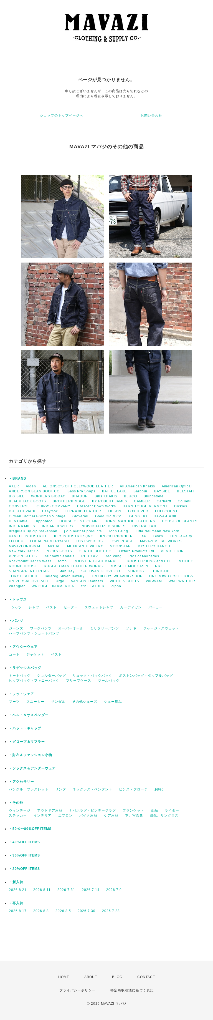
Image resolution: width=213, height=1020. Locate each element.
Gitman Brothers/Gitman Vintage (37, 516)
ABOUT (90, 977)
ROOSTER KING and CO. (149, 561)
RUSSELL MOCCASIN (129, 566)
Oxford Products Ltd (136, 551)
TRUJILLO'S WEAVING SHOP (117, 576)
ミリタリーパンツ (104, 628)
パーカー (155, 607)
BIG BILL (16, 496)
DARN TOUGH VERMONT (145, 506)
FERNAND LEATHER (83, 511)
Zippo (116, 586)
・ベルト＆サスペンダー (29, 715)
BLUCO (130, 496)
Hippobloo (43, 521)
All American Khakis (137, 486)
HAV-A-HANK (165, 516)
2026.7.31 (66, 890)
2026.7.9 (114, 890)
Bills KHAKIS (106, 496)
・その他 (16, 803)
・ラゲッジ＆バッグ (25, 668)
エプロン (65, 815)
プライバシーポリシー (77, 990)
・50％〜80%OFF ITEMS (30, 829)
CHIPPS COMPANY (53, 506)
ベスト (51, 607)
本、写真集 (134, 815)
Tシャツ (15, 607)
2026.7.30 (86, 911)
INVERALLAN (144, 526)
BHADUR (80, 496)
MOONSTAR (120, 546)
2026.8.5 (63, 911)
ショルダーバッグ (51, 676)
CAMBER (142, 501)
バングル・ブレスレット (29, 789)
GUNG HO (138, 516)
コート (14, 654)
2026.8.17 (18, 911)
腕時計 (159, 789)
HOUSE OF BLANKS (179, 521)
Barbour (140, 491)
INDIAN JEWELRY (58, 526)
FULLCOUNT (166, 511)
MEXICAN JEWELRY (85, 546)
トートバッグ (20, 676)
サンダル (58, 702)
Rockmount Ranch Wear (30, 561)
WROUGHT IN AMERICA (53, 586)
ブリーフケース (78, 680)
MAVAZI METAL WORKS (161, 541)
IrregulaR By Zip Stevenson (33, 531)
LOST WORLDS (89, 541)
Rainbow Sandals (59, 556)
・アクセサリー (21, 782)
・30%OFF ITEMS (24, 855)
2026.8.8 (41, 911)
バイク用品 (88, 815)
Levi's (158, 536)
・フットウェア (21, 694)
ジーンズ (16, 628)
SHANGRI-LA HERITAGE (30, 571)
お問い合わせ (151, 115)
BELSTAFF (186, 491)
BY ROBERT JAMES (109, 501)
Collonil (185, 501)
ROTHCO (186, 561)
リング (60, 789)
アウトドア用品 (49, 810)
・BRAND (17, 478)
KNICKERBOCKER (116, 536)
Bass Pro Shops (81, 491)
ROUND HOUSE (23, 566)
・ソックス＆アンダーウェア (32, 768)
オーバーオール (70, 628)
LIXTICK (16, 541)
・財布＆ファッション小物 (30, 755)
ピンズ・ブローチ (133, 789)
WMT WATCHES (183, 581)
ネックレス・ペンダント (92, 789)
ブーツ (14, 702)
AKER (14, 486)
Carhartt (164, 501)
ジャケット (35, 654)
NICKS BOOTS (59, 551)
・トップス (18, 599)
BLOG (117, 977)
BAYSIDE (162, 491)
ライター (172, 810)
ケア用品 (111, 815)
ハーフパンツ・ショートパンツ (34, 633)
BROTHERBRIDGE (69, 501)
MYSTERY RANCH (154, 546)
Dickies (180, 506)
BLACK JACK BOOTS (27, 501)
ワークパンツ (41, 628)
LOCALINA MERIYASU (49, 541)
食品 (154, 810)
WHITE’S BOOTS (124, 581)
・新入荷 (16, 882)
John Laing (118, 531)
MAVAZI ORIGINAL (25, 546)
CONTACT (146, 977)
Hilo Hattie (18, 521)
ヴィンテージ (20, 810)
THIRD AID (160, 571)
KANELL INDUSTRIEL (28, 536)
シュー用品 (113, 702)
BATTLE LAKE (114, 491)
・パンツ (16, 621)
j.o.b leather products (83, 531)
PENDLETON (172, 551)
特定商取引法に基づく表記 (132, 990)
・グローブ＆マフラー (27, 742)
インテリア (43, 815)
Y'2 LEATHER (93, 586)
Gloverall (80, 516)
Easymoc (50, 511)
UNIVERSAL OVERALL (29, 581)
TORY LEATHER (23, 576)
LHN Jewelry (181, 536)
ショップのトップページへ (61, 115)
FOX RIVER (138, 511)
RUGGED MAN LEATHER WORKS (73, 566)
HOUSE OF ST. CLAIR (78, 521)
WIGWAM (154, 581)
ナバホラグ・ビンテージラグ (92, 810)
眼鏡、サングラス (164, 815)
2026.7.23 (111, 911)
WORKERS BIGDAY (48, 496)
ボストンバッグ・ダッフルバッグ (146, 676)
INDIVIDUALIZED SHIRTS (103, 526)
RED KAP (89, 556)
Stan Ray (67, 571)
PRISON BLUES (23, 556)
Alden (31, 486)
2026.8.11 (42, 890)
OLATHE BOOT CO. (96, 551)
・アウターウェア (23, 647)
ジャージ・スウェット (161, 628)
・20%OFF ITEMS (24, 869)
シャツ (34, 607)
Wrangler (17, 586)
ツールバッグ (109, 680)
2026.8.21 (18, 890)
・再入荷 (16, 903)
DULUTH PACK (22, 511)
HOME (63, 977)
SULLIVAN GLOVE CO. (101, 571)
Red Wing (113, 556)
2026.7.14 (91, 890)
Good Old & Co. (109, 516)
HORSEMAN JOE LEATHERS (130, 521)
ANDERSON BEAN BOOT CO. (35, 491)
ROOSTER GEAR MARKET (96, 561)
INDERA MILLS (22, 526)
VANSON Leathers (87, 581)
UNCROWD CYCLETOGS (171, 576)
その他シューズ (84, 702)
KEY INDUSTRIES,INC (73, 536)
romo (62, 561)
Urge (60, 581)
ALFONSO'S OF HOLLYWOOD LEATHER (78, 486)
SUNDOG (136, 571)
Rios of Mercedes (143, 556)
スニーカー (35, 702)
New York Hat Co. (24, 551)
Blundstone (154, 496)
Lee (143, 536)
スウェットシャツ (99, 607)
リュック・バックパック (92, 676)
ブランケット (133, 810)
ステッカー (18, 815)
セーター (71, 607)
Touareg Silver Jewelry (64, 576)
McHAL (54, 546)
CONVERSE (19, 506)
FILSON (114, 511)
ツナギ (131, 628)
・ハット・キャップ (25, 728)
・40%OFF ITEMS (24, 842)
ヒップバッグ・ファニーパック (34, 680)
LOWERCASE (121, 541)
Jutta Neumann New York (157, 531)
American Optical (177, 486)
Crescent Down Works (96, 506)
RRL (159, 566)
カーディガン (131, 607)
